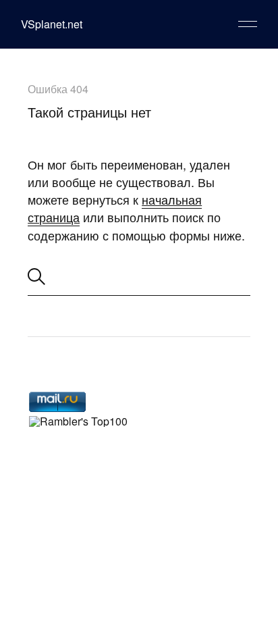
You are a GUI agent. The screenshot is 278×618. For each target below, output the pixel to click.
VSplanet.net (51, 24)
